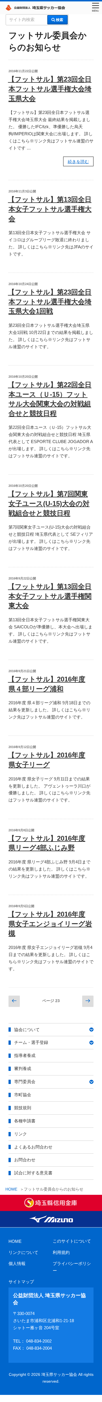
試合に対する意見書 (33, 1172)
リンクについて (23, 1252)
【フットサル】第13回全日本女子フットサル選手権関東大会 (50, 596)
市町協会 (22, 1094)
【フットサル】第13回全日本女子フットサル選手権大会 (50, 209)
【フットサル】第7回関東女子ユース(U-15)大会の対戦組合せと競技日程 (49, 503)
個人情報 (17, 1263)
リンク (20, 1133)
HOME (15, 1241)
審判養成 (22, 1068)
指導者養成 (24, 1055)
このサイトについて (72, 1241)
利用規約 (61, 1252)
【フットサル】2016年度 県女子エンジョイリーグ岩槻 (50, 923)
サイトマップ (21, 1281)
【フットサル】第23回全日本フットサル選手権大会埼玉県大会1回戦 (50, 301)
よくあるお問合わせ (33, 1147)
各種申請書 (24, 1120)
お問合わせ (24, 1159)
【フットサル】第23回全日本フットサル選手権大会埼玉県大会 (50, 88)
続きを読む (78, 162)
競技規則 (22, 1107)
